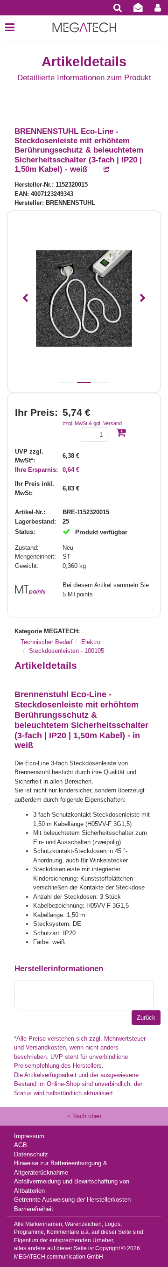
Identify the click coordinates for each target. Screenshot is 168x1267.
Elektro (90, 641)
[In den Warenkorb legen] (120, 433)
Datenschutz (31, 1154)
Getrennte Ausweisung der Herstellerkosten (72, 1199)
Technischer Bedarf (47, 641)
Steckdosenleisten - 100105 (66, 650)
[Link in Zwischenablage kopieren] (102, 169)
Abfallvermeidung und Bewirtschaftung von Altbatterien (71, 1186)
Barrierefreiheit (33, 1208)
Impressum (29, 1136)
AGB (20, 1144)
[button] (25, 298)
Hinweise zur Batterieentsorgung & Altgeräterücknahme (60, 1168)
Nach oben (85, 1116)
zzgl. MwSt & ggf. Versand (92, 423)
